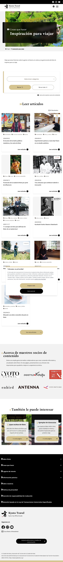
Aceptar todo (31, 285)
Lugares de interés (9, 471)
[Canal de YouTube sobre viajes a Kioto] (59, 2)
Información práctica (10, 477)
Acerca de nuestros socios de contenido (49, 95)
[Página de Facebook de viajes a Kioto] (53, 2)
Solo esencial (31, 291)
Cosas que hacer (8, 465)
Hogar (8, 49)
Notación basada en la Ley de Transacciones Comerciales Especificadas (27, 502)
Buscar (19, 87)
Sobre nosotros (8, 484)
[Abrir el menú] (57, 6)
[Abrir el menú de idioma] (54, 6)
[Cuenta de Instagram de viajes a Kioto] (56, 2)
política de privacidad (40, 279)
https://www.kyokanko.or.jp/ (16, 558)
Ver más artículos (31, 332)
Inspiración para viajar (18, 49)
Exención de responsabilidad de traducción (17, 496)
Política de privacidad (10, 490)
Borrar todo (42, 87)
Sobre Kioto (7, 459)
